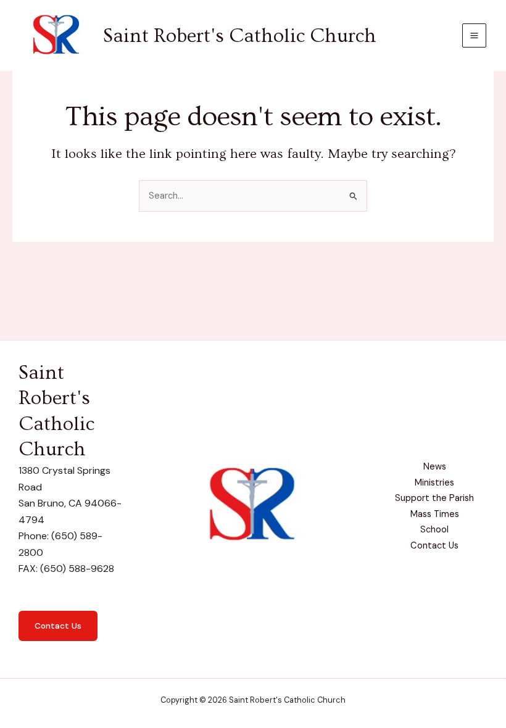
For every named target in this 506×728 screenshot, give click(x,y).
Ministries (434, 483)
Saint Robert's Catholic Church (239, 36)
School (434, 530)
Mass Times (434, 514)
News (434, 467)
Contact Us (58, 625)
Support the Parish (434, 498)
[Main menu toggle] (474, 35)
